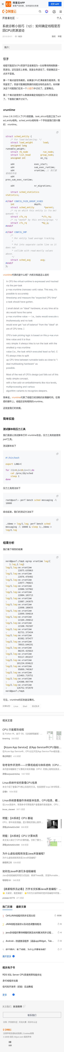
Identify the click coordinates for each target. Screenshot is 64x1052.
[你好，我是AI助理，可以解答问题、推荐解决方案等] (46, 11)
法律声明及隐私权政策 (12, 1033)
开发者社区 (13, 1022)
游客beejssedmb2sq (11, 774)
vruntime (7, 274)
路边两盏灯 (7, 756)
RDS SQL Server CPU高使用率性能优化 (22, 974)
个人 (59, 18)
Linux (16, 706)
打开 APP (55, 4)
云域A (4, 791)
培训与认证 (32, 1022)
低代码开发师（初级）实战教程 (17, 986)
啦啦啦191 (6, 880)
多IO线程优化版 (10, 980)
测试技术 (35, 706)
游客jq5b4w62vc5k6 (11, 827)
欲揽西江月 (7, 862)
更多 (4, 994)
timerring (6, 738)
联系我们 (32, 1015)
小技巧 (30, 88)
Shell (25, 706)
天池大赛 (22, 1022)
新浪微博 (17, 1006)
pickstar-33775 (8, 897)
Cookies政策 (28, 1033)
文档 (5, 1022)
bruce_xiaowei (8, 809)
